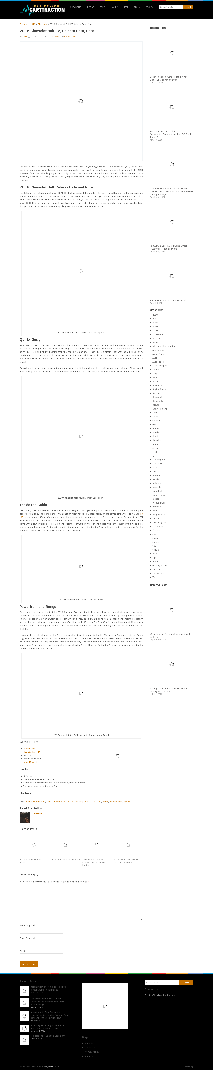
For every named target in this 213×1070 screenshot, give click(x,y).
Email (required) (28, 938)
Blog (154, 373)
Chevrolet (75, 7)
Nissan (155, 499)
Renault (156, 518)
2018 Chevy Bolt (80, 801)
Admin (24, 37)
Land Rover (157, 463)
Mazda (155, 479)
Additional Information (163, 346)
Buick (155, 381)
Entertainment (159, 408)
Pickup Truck (158, 502)
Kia (154, 455)
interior (97, 801)
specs (127, 801)
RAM (154, 510)
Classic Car (158, 401)
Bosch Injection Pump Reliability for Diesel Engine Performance (48, 988)
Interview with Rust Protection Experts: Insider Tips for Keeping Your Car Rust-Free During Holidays (171, 191)
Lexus (155, 467)
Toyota (149, 7)
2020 (155, 330)
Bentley (156, 369)
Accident (156, 338)
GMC (154, 424)
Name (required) (28, 925)
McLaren (156, 483)
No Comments (70, 37)
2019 (155, 326)
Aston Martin (158, 354)
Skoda (155, 538)
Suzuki (155, 549)
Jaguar (155, 448)
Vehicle (156, 569)
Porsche (156, 506)
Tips (154, 557)
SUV (154, 546)
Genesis (156, 420)
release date (116, 801)
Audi (154, 358)
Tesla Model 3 (30, 762)
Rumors (156, 530)
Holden (156, 428)
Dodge (90, 7)
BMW (154, 377)
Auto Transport (159, 365)
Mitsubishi (157, 491)
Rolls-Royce (158, 526)
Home (24, 24)
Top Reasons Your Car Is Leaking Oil (168, 300)
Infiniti (155, 444)
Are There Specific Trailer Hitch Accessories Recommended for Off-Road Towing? (170, 134)
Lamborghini (158, 459)
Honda (114, 7)
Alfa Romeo (158, 350)
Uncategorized (159, 565)
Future (155, 416)
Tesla (137, 7)
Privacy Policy (92, 1052)
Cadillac (156, 393)
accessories (158, 334)
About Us (89, 1043)
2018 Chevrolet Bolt (35, 801)
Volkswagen (158, 573)
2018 (33, 24)
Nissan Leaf (29, 748)
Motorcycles (158, 495)
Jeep (126, 7)
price (105, 801)
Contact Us (90, 1047)
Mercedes (157, 487)
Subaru (156, 542)
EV (91, 801)
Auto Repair (158, 361)
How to (155, 436)
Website (24, 951)
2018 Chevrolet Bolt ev (58, 801)
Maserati (156, 475)
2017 (155, 318)
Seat (154, 534)
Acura (155, 342)
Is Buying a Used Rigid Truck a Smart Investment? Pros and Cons (48, 1027)
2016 (155, 314)
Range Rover (158, 514)
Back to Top (188, 1067)
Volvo (155, 577)
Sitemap (89, 1056)
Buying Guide (159, 389)
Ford (102, 7)
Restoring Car (159, 522)
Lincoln (156, 471)
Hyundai (156, 440)
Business (157, 385)
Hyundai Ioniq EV (32, 752)
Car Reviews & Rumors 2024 (31, 1067)
